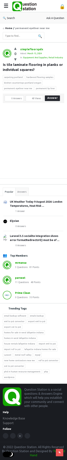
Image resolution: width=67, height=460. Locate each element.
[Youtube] (20, 436)
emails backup (37, 316)
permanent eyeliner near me (18, 88)
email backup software (15, 316)
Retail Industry (56, 57)
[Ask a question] (59, 452)
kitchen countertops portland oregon (22, 83)
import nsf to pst (12, 349)
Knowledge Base (14, 418)
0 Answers (20, 226)
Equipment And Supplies (35, 57)
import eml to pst (47, 344)
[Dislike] (15, 59)
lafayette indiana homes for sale (40, 349)
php (46, 371)
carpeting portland (13, 77)
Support (8, 423)
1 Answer (20, 211)
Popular (9, 191)
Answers (22, 191)
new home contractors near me (19, 360)
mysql (37, 355)
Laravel (7, 355)
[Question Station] (25, 6)
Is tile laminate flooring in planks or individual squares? (33, 67)
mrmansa (20, 262)
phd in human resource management (22, 371)
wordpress (9, 377)
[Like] (15, 48)
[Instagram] (27, 436)
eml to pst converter (14, 321)
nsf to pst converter (48, 360)
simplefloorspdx (31, 49)
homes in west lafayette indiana (20, 338)
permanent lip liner (45, 88)
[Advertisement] (33, 142)
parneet (20, 277)
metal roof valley (23, 355)
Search (11, 18)
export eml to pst (36, 321)
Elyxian (14, 220)
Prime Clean (22, 292)
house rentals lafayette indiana (19, 344)
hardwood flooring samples (39, 77)
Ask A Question (55, 18)
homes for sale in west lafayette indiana (24, 332)
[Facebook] (5, 436)
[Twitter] (13, 436)
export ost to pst (12, 327)
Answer (52, 97)
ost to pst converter (14, 366)
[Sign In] (62, 7)
